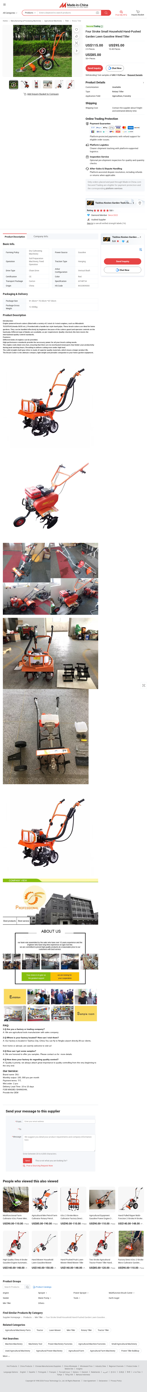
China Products (26, 1366)
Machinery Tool (35, 1343)
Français (52, 1372)
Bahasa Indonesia (83, 1374)
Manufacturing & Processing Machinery (26, 21)
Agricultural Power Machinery (49, 1350)
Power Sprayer (80, 1292)
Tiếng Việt (69, 1374)
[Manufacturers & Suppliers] (73, 5)
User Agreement (89, 1381)
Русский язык (64, 1372)
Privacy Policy (116, 1381)
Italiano (76, 1372)
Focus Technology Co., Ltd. (54, 1381)
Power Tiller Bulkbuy (130, 1350)
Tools (76, 1298)
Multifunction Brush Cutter (121, 1292)
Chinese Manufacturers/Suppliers (48, 1366)
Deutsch (85, 1372)
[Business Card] (140, 249)
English (23, 1372)
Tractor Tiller (103, 1330)
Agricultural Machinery (53, 21)
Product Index (131, 1366)
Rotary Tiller (76, 21)
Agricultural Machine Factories (92, 1343)
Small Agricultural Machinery (124, 1343)
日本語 (121, 1372)
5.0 (114, 241)
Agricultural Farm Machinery (102, 1350)
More (5, 1356)
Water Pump (43, 1298)
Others (41, 1303)
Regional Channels (116, 1366)
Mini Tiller (71, 1330)
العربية (105, 1372)
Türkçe (59, 1374)
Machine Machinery (14, 1343)
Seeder (6, 1298)
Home (5, 21)
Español (32, 1372)
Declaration (103, 1381)
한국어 (113, 1372)
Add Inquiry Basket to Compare (43, 94)
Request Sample (135, 75)
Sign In (90, 223)
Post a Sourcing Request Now (38, 1165)
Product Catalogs (43, 1287)
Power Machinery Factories (60, 1343)
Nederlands (95, 1372)
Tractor (40, 1330)
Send (27, 1160)
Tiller (67, 21)
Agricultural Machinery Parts (18, 1330)
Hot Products (12, 1366)
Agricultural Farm (76, 1350)
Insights (79, 1369)
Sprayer (41, 1292)
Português (42, 1372)
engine (6, 1292)
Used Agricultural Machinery (17, 1350)
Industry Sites (100, 1366)
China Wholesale (70, 1366)
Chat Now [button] (117, 68)
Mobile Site (69, 1369)
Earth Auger (114, 1298)
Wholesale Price (86, 1366)
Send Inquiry (94, 68)
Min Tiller (7, 1303)
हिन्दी (128, 1372)
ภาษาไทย (137, 1372)
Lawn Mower (55, 1330)
